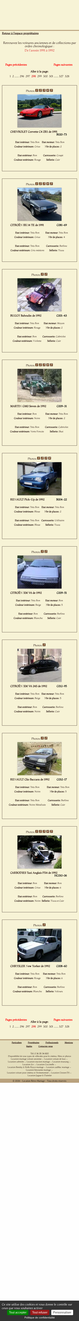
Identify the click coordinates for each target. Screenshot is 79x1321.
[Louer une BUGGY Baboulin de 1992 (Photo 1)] (39, 310)
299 (39, 76)
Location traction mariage (38, 1061)
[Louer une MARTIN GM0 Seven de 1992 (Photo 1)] (39, 401)
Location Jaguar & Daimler (40, 1075)
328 (67, 76)
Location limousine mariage (38, 1070)
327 (61, 76)
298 (34, 76)
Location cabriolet (16, 1061)
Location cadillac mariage (57, 1067)
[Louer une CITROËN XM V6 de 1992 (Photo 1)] (39, 587)
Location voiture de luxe (55, 1059)
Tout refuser (39, 1312)
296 (22, 76)
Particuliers (17, 1042)
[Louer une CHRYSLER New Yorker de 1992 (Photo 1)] (39, 961)
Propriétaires (33, 1042)
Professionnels (52, 1042)
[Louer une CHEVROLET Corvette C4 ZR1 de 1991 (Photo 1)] (39, 126)
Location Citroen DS (60, 1072)
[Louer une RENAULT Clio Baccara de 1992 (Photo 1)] (39, 774)
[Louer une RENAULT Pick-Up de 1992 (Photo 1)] (39, 494)
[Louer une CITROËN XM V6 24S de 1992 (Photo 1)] (39, 681)
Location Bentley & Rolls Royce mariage (26, 1067)
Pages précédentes (16, 64)
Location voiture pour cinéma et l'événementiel (28, 1072)
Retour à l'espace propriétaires (20, 33)
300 (45, 76)
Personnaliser (62, 1312)
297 (28, 76)
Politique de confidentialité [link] (39, 1317)
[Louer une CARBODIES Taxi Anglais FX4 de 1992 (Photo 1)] (39, 867)
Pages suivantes (63, 64)
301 (51, 76)
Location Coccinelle (45, 1064)
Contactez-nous (45, 1046)
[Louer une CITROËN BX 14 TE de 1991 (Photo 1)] (39, 220)
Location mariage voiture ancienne (26, 1059)
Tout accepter (17, 1312)
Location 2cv (28, 1064)
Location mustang (60, 1061)
